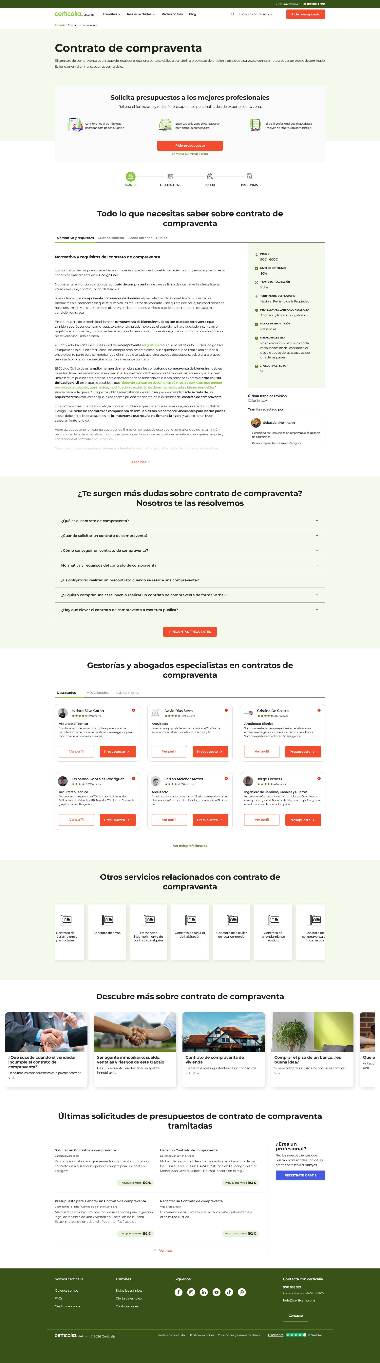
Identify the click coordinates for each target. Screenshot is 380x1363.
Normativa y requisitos (75, 238)
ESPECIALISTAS (170, 185)
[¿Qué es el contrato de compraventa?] (317, 521)
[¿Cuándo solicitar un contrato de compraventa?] (317, 536)
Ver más (165, 1250)
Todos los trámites (129, 1290)
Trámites (110, 14)
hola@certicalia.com (299, 1300)
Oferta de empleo (129, 1298)
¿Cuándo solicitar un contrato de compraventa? (104, 536)
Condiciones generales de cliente (239, 1335)
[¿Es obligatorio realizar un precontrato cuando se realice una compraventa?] (317, 580)
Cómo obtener (140, 238)
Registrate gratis (300, 1175)
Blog (192, 14)
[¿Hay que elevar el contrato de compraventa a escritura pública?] (317, 610)
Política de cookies (202, 1335)
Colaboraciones (127, 1306)
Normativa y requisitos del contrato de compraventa (109, 565)
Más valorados (97, 693)
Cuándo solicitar (111, 238)
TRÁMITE (131, 185)
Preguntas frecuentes (190, 632)
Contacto (296, 1316)
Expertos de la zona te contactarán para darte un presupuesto (197, 126)
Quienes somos (66, 1290)
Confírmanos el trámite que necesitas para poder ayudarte (104, 126)
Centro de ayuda (67, 1306)
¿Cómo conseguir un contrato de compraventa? (104, 550)
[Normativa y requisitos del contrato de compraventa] (317, 565)
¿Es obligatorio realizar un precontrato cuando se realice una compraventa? (130, 580)
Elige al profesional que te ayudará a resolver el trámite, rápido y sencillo (288, 126)
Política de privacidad (172, 1335)
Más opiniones (127, 693)
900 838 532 (292, 1287)
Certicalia (60, 25)
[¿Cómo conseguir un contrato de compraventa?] (317, 550)
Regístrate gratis (314, 4)
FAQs (59, 1298)
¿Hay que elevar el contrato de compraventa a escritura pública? (119, 610)
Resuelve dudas (139, 14)
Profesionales (172, 14)
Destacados (66, 693)
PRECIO (210, 185)
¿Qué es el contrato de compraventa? (95, 521)
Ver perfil (76, 751)
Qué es (161, 238)
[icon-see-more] (149, 462)
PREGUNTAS (249, 185)
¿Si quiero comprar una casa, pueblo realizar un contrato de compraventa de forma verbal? (144, 595)
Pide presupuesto (305, 14)
